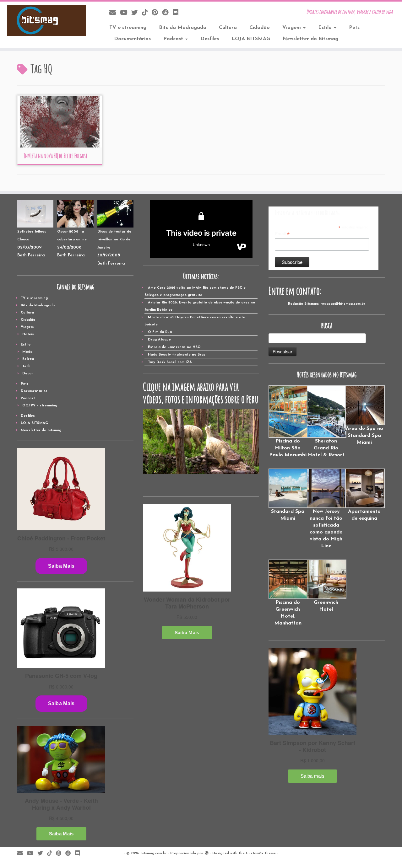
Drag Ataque (159, 339)
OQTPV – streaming (39, 405)
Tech (26, 366)
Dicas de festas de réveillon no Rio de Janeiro (114, 239)
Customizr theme (261, 853)
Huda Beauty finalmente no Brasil (177, 354)
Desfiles (209, 38)
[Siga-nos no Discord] (177, 13)
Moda (27, 352)
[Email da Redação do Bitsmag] (114, 13)
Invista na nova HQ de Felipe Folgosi (55, 156)
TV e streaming (127, 27)
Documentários (132, 38)
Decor (27, 373)
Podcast (174, 38)
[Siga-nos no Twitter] (136, 13)
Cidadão (259, 27)
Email (282, 234)
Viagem (292, 27)
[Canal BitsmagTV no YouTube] (125, 13)
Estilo (325, 27)
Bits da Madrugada (182, 27)
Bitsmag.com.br (153, 853)
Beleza (28, 359)
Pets (354, 27)
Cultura (228, 27)
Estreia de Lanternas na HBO (174, 347)
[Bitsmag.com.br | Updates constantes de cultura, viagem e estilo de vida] (46, 20)
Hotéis (28, 334)
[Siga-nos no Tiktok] (147, 13)
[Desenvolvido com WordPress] (206, 852)
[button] (288, 421)
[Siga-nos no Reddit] (167, 13)
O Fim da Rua (160, 332)
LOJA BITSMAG (250, 38)
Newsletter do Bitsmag (310, 38)
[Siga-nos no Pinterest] (157, 13)
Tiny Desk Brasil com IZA (170, 362)
